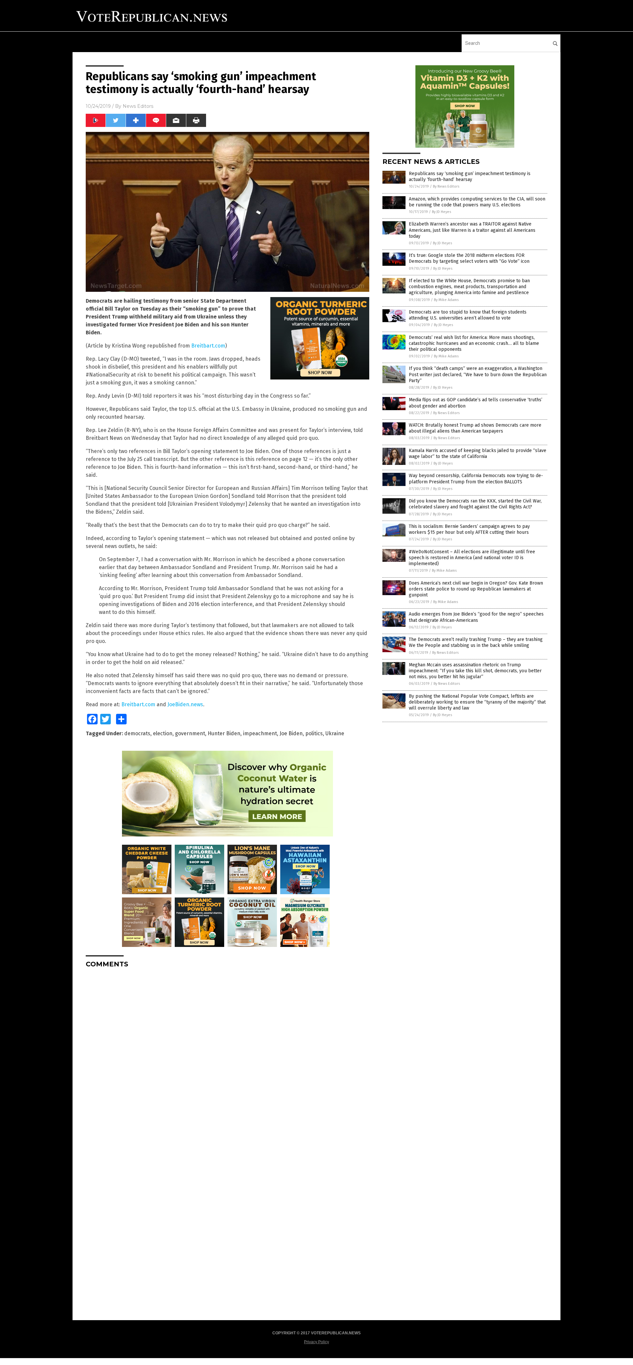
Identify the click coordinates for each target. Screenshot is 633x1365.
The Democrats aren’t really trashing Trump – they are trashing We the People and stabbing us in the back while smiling (476, 642)
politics (314, 733)
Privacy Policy (316, 1342)
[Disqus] (227, 1055)
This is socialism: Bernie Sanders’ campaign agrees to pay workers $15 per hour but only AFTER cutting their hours (469, 529)
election (162, 733)
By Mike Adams (446, 300)
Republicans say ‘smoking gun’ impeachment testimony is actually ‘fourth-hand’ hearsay (469, 176)
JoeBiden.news (185, 704)
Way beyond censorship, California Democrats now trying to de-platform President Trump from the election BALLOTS (476, 478)
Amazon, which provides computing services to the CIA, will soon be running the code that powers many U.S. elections (477, 202)
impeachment (260, 733)
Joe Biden (291, 733)
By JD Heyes (441, 212)
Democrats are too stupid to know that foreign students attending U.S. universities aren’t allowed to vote (468, 315)
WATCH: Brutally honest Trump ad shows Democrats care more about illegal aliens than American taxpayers (475, 428)
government (190, 733)
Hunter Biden (224, 733)
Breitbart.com (208, 346)
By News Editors (446, 186)
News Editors (138, 106)
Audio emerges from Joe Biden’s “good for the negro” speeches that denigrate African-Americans (476, 617)
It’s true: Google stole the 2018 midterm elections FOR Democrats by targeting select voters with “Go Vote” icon (469, 258)
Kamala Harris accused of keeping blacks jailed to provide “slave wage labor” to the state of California (477, 453)
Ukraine (334, 733)
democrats (137, 733)
